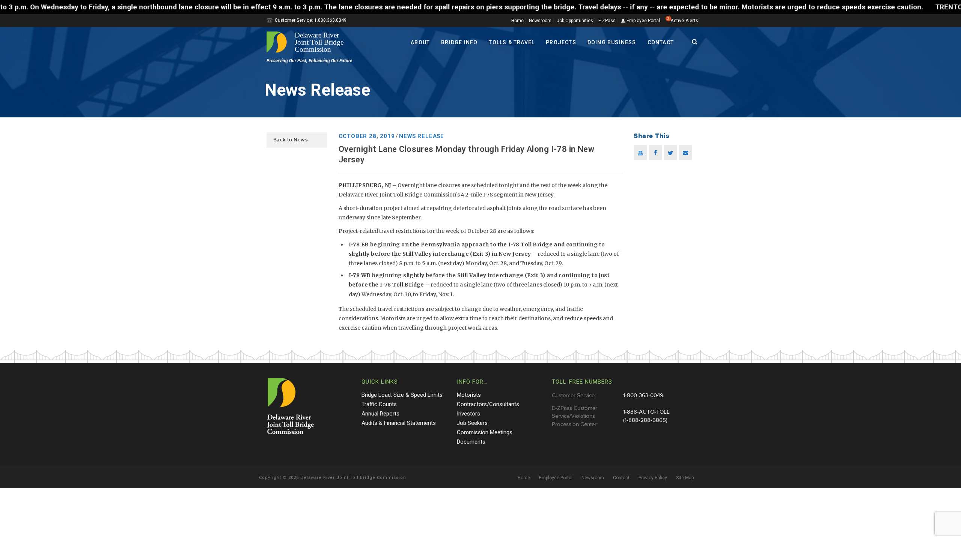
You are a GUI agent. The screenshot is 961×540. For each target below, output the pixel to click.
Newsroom (540, 20)
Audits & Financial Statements (399, 423)
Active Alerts (684, 20)
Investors (468, 413)
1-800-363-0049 (643, 395)
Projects (561, 42)
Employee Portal (642, 20)
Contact (661, 42)
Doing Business (611, 42)
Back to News (290, 139)
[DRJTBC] (308, 42)
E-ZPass (607, 20)
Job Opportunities (575, 20)
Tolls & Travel (512, 42)
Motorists (469, 395)
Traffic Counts (379, 404)
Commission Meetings (484, 432)
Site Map (685, 477)
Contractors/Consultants (488, 404)
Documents (471, 441)
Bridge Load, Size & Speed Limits (402, 395)
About (420, 42)
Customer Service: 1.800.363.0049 (310, 20)
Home (517, 20)
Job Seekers (472, 423)
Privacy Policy (653, 477)
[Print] (640, 152)
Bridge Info (459, 42)
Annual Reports (380, 413)
